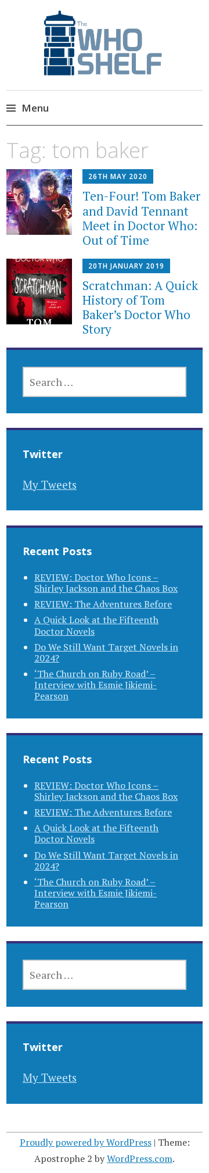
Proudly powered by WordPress (86, 1142)
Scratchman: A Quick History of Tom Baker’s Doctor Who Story (140, 307)
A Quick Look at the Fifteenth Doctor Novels (96, 625)
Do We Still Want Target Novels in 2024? (106, 652)
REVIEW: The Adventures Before (103, 604)
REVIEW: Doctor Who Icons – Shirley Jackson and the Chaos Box (106, 583)
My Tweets (50, 484)
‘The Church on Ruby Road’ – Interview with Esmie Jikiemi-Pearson (95, 684)
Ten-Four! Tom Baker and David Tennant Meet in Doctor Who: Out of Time (141, 218)
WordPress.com (139, 1158)
